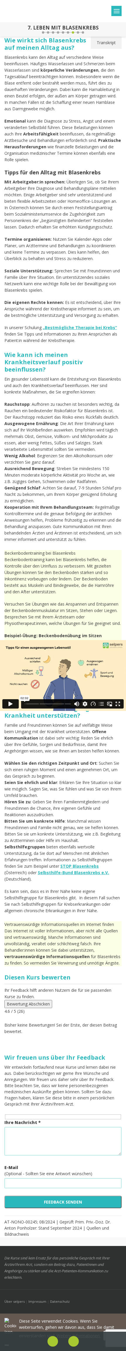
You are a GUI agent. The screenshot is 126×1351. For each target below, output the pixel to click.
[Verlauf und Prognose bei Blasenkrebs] (5, 29)
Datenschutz (60, 1301)
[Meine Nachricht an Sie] (120, 29)
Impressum (37, 1301)
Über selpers (14, 1301)
